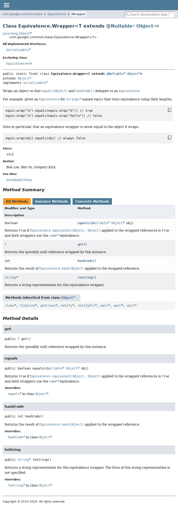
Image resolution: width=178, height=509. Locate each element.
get (80, 244)
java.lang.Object (16, 33)
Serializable (17, 50)
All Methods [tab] (17, 201)
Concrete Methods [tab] (92, 201)
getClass (47, 305)
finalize (27, 305)
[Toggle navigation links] (6, 5)
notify (66, 305)
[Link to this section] (48, 189)
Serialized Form (19, 180)
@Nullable (119, 26)
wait (104, 305)
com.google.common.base (22, 14)
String (10, 277)
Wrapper (78, 14)
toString (85, 277)
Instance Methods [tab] (51, 201)
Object (144, 26)
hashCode (85, 261)
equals (83, 223)
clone (9, 305)
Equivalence (57, 14)
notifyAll (86, 305)
